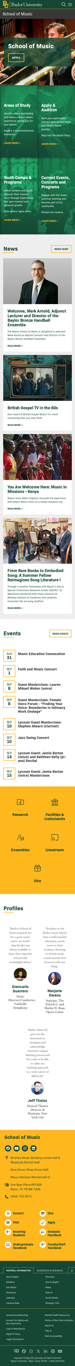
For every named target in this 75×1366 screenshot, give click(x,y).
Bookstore (11, 1292)
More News (61, 249)
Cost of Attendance (15, 1328)
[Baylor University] (22, 4)
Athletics (10, 1281)
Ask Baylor (11, 1287)
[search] (62, 5)
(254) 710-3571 (21, 1196)
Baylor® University (34, 1357)
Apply (16, 57)
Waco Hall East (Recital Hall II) (30, 1177)
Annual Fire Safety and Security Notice (17, 1321)
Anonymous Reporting (17, 1314)
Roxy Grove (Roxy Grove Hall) (29, 1169)
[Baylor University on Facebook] (23, 1352)
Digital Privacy (13, 1333)
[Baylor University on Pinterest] (52, 1352)
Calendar (10, 1297)
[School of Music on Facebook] (8, 1148)
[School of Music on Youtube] (16, 1148)
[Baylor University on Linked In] (44, 1352)
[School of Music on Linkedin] (33, 1148)
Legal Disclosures (15, 1338)
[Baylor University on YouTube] (59, 1352)
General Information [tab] (18, 1270)
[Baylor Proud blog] (16, 1352)
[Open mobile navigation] (70, 5)
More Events (60, 633)
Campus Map (12, 1302)
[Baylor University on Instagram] (30, 1352)
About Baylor (12, 1276)
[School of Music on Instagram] (24, 1148)
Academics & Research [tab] (50, 1270)
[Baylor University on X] (37, 1352)
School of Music (17, 13)
